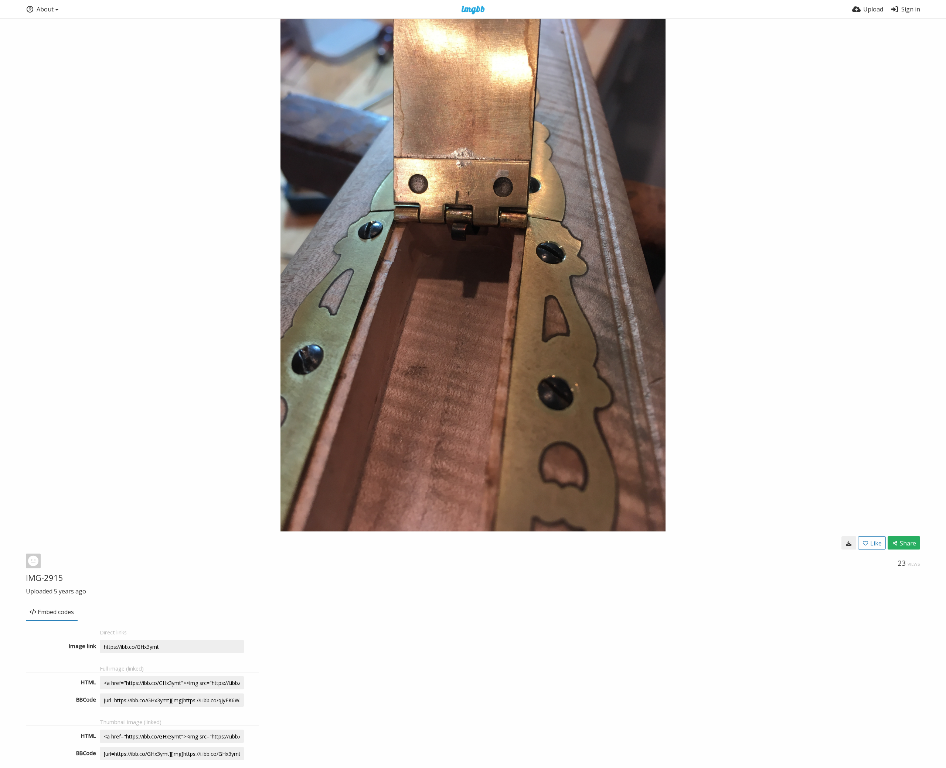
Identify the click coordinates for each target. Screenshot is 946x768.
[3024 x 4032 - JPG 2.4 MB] (848, 543)
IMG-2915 (44, 577)
